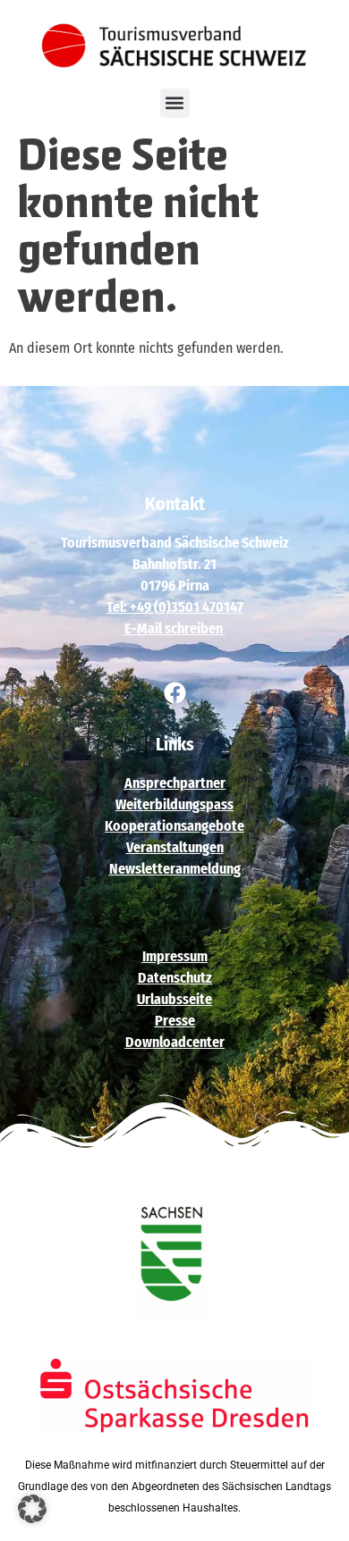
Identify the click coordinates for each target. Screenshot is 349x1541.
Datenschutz (175, 977)
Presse (175, 1020)
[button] (175, 103)
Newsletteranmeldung (175, 868)
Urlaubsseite (174, 999)
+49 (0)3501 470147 (186, 607)
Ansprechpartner (175, 783)
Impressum (175, 956)
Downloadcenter (175, 1042)
